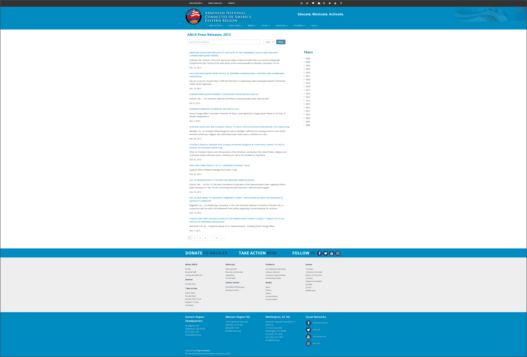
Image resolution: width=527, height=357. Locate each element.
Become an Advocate (234, 272)
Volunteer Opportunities (276, 275)
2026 (308, 58)
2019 (308, 83)
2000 (308, 125)
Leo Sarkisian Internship (276, 269)
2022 (308, 72)
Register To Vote (192, 302)
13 (216, 238)
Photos (268, 290)
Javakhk (309, 284)
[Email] (319, 3)
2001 (308, 121)
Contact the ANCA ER (193, 275)
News (268, 287)
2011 (308, 111)
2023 (308, 69)
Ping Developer (203, 350)
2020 (308, 79)
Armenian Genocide (314, 272)
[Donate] (313, 3)
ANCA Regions (195, 3)
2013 (308, 104)
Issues (265, 25)
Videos (268, 293)
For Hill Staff (230, 278)
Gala (314, 25)
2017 (308, 90)
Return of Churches (314, 275)
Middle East (310, 290)
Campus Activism (273, 272)
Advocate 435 (231, 269)
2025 (308, 62)
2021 (308, 76)
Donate (231, 3)
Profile (188, 269)
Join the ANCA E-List (193, 299)
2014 (308, 100)
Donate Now (190, 284)
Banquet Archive (232, 290)
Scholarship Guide (273, 278)
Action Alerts (190, 293)
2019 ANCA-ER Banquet (234, 287)
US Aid (308, 287)
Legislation (229, 275)
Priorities (309, 269)
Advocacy (281, 25)
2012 (308, 107)
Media (251, 25)
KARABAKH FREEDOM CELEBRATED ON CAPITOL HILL (214, 109)
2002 (308, 118)
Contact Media (271, 296)
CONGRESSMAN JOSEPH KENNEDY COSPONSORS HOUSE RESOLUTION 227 (224, 94)
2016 (308, 93)
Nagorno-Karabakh (314, 281)
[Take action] (307, 3)
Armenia (309, 278)
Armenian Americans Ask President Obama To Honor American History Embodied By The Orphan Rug (239, 126)
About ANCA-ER (215, 3)
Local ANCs (235, 25)
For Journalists (271, 299)
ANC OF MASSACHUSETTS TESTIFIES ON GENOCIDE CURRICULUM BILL (222, 180)
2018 (308, 86)
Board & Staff (190, 272)
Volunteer (189, 305)
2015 (308, 97)
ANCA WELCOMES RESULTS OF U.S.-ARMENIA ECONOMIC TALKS (219, 165)
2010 (308, 114)
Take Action (215, 25)
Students (299, 25)
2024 (308, 65)
